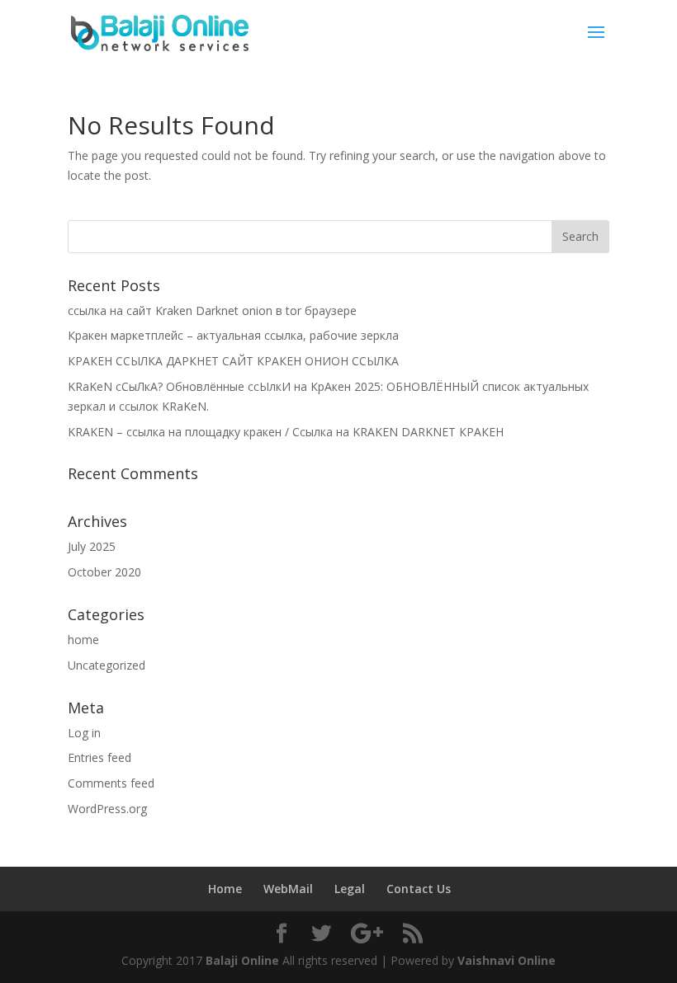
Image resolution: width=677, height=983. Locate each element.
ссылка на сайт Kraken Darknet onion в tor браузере (212, 310)
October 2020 (104, 572)
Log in (84, 733)
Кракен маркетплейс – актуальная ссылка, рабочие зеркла (233, 335)
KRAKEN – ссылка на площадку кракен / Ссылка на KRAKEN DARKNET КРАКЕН (286, 432)
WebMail (288, 888)
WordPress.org (107, 808)
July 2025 (92, 546)
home (83, 639)
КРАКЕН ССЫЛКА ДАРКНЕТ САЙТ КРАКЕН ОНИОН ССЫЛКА (233, 361)
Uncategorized (106, 665)
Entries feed (99, 757)
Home (225, 888)
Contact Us (418, 888)
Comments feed (111, 783)
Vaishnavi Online (506, 960)
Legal (349, 888)
